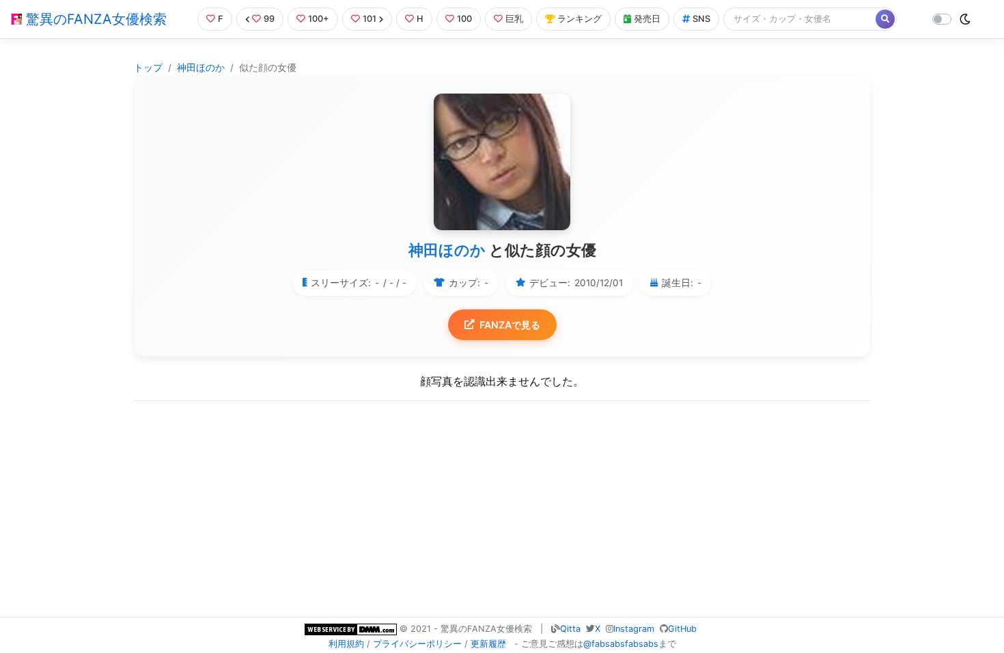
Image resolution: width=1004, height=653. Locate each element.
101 (369, 19)
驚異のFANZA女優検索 (94, 19)
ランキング (579, 19)
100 (464, 19)
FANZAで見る (509, 325)
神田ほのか (201, 67)
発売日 (647, 19)
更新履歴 (488, 644)
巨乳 (514, 19)
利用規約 (346, 644)
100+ (318, 19)
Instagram (633, 629)
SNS (701, 19)
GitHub (682, 629)
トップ (148, 67)
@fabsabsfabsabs (620, 644)
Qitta (570, 629)
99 (269, 19)
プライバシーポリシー (417, 644)
